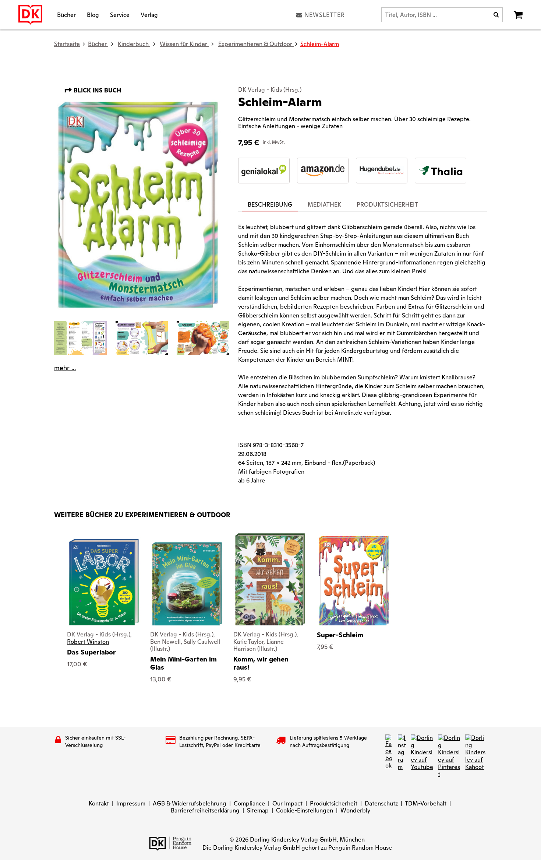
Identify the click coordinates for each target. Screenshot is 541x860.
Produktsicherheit (333, 803)
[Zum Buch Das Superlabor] (104, 582)
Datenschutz (381, 803)
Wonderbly (355, 810)
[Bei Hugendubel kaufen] (381, 170)
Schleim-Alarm (319, 44)
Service (120, 14)
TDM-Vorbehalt (425, 803)
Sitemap (258, 810)
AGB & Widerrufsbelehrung (189, 803)
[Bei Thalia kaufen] (440, 170)
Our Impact (287, 803)
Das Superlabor (91, 652)
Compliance (249, 803)
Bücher (66, 14)
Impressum (130, 803)
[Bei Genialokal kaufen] (264, 170)
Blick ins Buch (96, 90)
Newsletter (324, 15)
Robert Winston (88, 642)
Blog (93, 14)
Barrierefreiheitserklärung (205, 810)
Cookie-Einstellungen (304, 810)
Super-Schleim (340, 635)
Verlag (149, 14)
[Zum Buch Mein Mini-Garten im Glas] (187, 583)
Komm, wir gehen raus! (261, 663)
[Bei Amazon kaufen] (323, 170)
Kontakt (99, 803)
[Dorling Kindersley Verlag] (30, 15)
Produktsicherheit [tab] (387, 204)
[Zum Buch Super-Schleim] (353, 580)
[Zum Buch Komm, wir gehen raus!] (270, 579)
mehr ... (65, 368)
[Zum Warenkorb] (518, 15)
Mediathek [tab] (324, 204)
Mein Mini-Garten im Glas (183, 663)
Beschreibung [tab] (270, 204)
